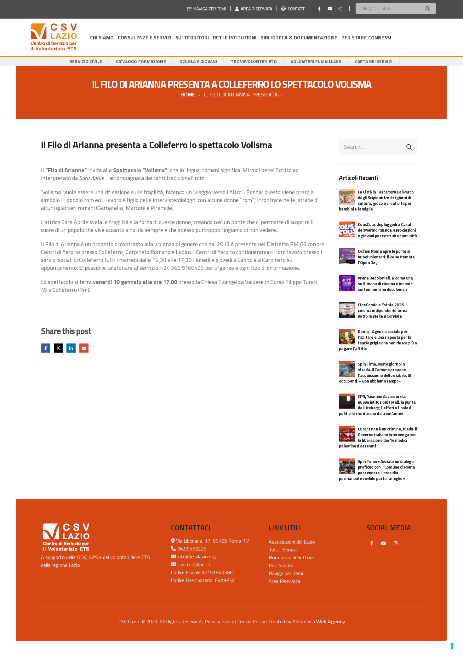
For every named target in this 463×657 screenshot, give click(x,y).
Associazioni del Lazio (292, 541)
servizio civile (86, 61)
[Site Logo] (53, 37)
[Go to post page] (347, 196)
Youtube (383, 543)
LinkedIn (71, 348)
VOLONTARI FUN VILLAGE (316, 61)
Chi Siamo (102, 37)
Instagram (395, 543)
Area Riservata (284, 581)
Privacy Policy (219, 621)
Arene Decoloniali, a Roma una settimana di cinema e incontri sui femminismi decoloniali (385, 283)
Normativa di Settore (291, 557)
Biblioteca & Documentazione (298, 37)
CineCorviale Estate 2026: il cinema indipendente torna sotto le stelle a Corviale (383, 310)
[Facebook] (319, 8)
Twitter (58, 348)
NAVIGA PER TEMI (208, 8)
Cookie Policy (251, 621)
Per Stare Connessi (366, 37)
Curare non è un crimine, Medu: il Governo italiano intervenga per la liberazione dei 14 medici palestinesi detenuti (378, 437)
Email (84, 348)
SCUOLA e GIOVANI (198, 61)
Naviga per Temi (286, 573)
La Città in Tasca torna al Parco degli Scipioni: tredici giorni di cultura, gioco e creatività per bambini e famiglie (376, 200)
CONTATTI (296, 8)
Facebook (45, 348)
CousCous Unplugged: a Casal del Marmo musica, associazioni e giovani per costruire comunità (387, 230)
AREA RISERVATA (255, 8)
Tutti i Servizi (283, 549)
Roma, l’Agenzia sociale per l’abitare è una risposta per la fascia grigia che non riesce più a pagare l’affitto (378, 340)
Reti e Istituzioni (234, 37)
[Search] (427, 8)
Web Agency (330, 621)
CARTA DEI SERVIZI (373, 61)
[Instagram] (340, 8)
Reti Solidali (281, 565)
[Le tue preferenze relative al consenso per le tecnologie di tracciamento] (452, 646)
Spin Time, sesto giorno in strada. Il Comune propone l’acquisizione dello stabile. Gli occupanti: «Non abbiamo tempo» (375, 372)
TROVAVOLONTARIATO (254, 61)
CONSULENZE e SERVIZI (144, 37)
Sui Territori (192, 37)
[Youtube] (329, 8)
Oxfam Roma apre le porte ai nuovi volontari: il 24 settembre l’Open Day (386, 257)
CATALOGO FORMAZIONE (141, 61)
